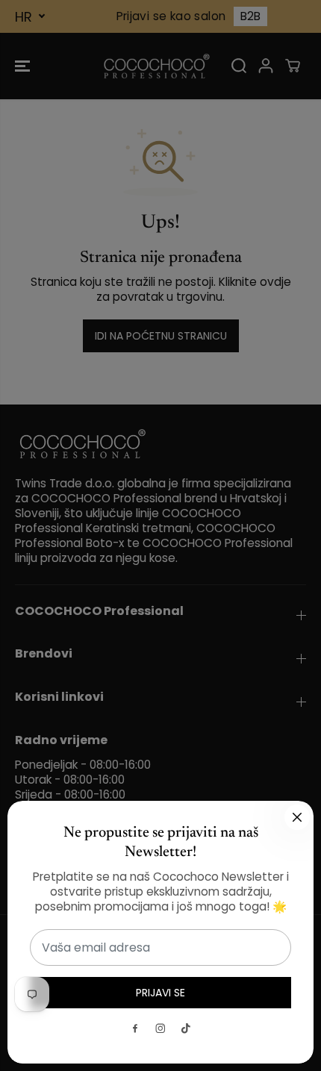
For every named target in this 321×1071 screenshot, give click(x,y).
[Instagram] (160, 1028)
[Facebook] (135, 1028)
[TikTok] (186, 1028)
